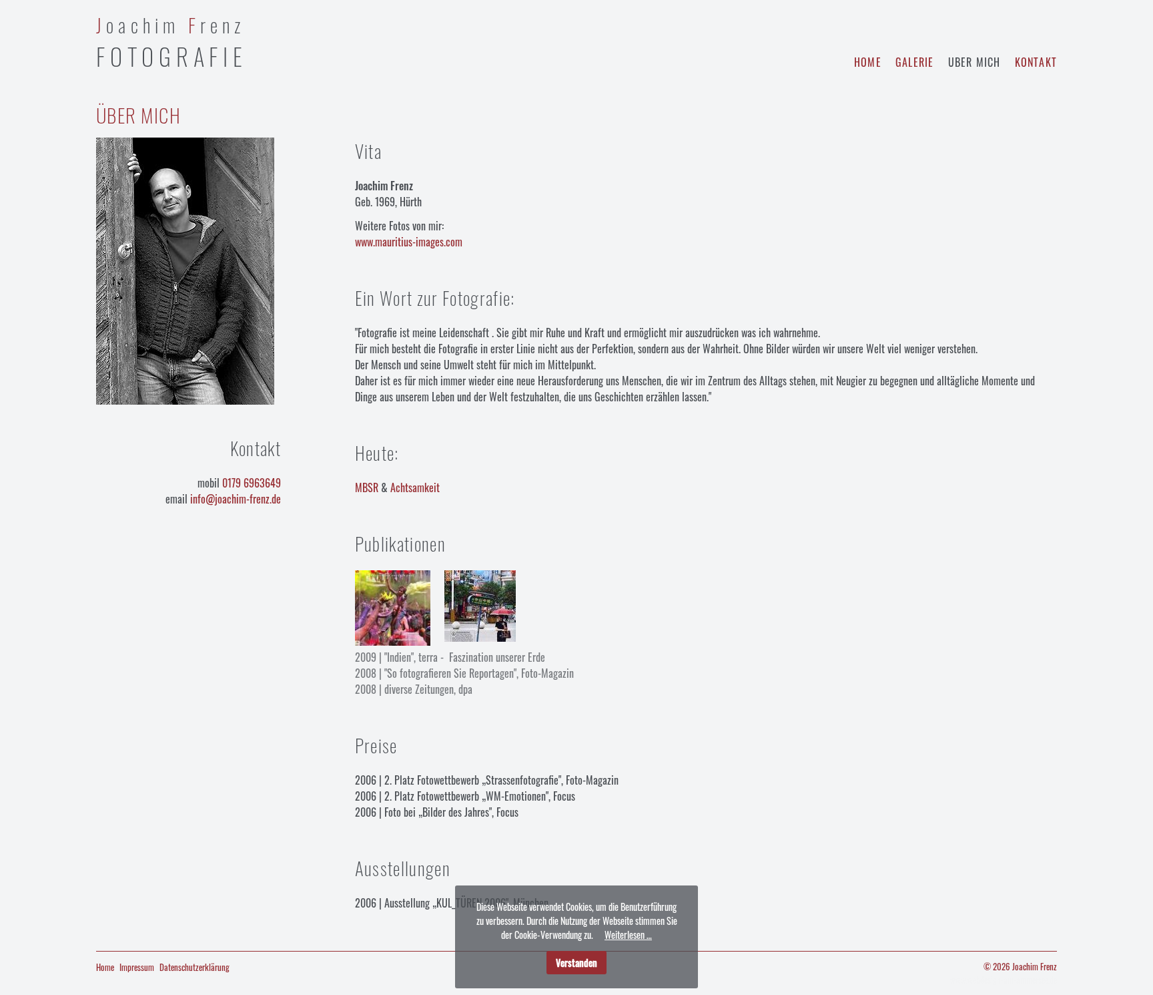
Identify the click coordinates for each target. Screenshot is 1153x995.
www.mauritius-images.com (408, 242)
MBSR (366, 487)
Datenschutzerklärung (194, 967)
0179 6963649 (251, 483)
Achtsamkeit (415, 487)
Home (867, 62)
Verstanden (576, 963)
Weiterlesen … (628, 935)
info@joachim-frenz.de (235, 499)
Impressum (136, 967)
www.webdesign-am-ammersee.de (1003, 979)
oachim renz (172, 42)
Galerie (914, 62)
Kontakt (1036, 62)
